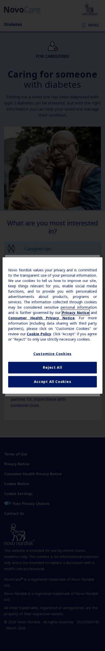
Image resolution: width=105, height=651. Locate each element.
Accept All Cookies (52, 381)
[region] (52, 325)
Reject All (52, 367)
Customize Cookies (52, 353)
